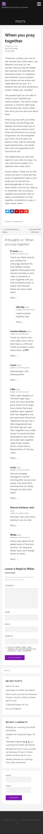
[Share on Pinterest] (21, 211)
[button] (40, 4)
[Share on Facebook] (12, 211)
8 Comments (9, 51)
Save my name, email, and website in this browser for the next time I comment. (21, 649)
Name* (8, 775)
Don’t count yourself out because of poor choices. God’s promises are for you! (21, 697)
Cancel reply (10, 573)
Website (9, 636)
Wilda (30, 568)
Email (7, 624)
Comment (10, 586)
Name (7, 612)
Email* (8, 786)
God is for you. (12, 686)
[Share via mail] (26, 211)
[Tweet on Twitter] (7, 211)
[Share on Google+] (17, 211)
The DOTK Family (11, 48)
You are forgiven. (14, 709)
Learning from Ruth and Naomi (20, 690)
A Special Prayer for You (17, 704)
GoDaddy (23, 823)
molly (13, 467)
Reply (13, 298)
